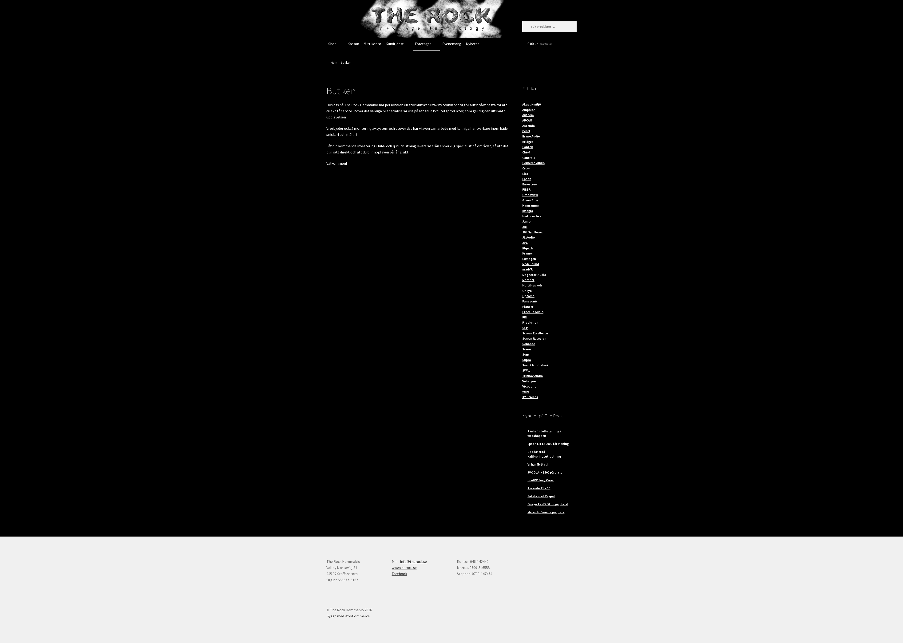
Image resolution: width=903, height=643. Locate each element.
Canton (527, 147)
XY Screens (530, 397)
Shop (332, 43)
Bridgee (527, 142)
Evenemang (451, 43)
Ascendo (528, 126)
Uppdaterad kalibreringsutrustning (544, 454)
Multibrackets (532, 285)
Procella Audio (532, 312)
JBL (524, 227)
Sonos (526, 349)
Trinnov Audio (532, 376)
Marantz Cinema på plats (545, 512)
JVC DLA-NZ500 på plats (544, 472)
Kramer (527, 253)
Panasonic (530, 301)
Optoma (528, 296)
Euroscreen (530, 184)
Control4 (528, 158)
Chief (526, 152)
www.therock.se (404, 567)
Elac (525, 174)
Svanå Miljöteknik (535, 365)
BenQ (526, 131)
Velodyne (529, 381)
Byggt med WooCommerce (348, 616)
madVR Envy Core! (540, 480)
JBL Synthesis (532, 232)
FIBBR (526, 189)
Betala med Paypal (541, 496)
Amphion (528, 110)
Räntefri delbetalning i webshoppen (544, 433)
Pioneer (527, 307)
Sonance (528, 344)
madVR (527, 269)
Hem (334, 62)
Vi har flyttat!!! (538, 464)
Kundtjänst (395, 43)
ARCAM (527, 120)
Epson (526, 179)
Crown (526, 168)
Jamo (526, 221)
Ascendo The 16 (538, 488)
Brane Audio (531, 136)
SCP (525, 328)
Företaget (423, 43)
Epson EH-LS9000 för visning (548, 444)
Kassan (353, 43)
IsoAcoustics (531, 216)
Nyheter (472, 43)
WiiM (525, 392)
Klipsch (527, 248)
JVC (525, 243)
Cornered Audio (533, 163)
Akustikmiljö (531, 104)
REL (524, 317)
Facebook (399, 573)
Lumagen (529, 259)
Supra (526, 360)
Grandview (530, 195)
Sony (526, 354)
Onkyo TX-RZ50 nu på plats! (547, 504)
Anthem (528, 115)
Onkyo (527, 291)
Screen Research (534, 338)
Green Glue (530, 200)
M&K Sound (530, 264)
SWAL (526, 370)
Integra (527, 211)
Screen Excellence (535, 333)
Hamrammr (530, 205)
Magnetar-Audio (534, 275)
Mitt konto (372, 43)
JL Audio (528, 237)
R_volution (530, 322)
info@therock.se (413, 561)
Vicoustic (529, 386)
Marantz (528, 280)
